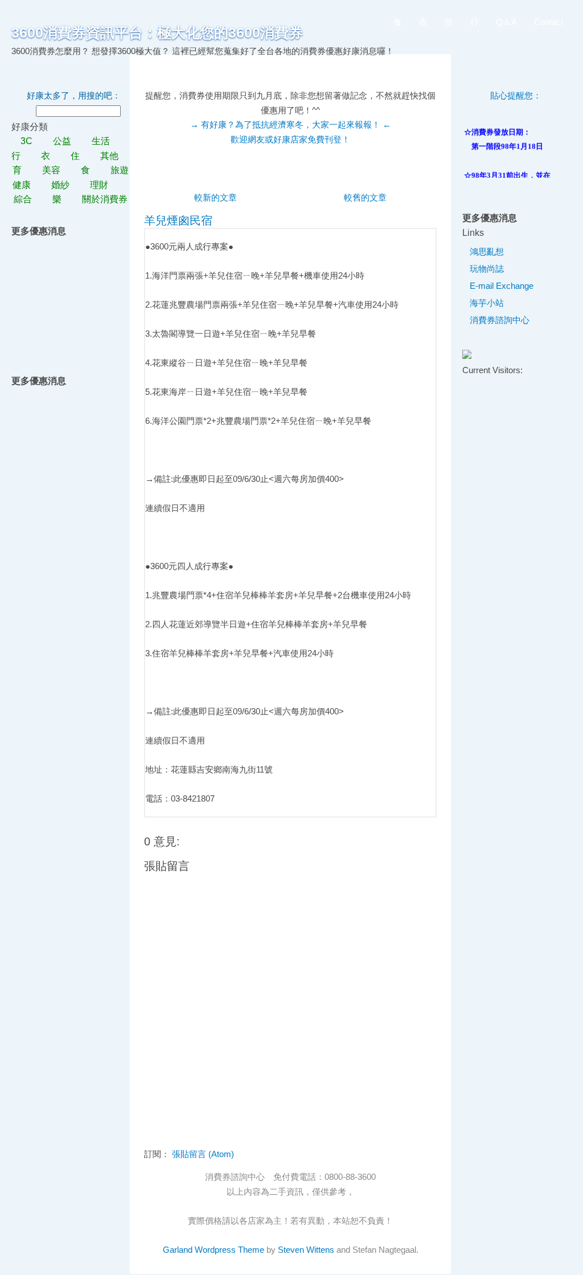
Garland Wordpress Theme (213, 1249)
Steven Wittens (306, 1249)
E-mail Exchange (501, 286)
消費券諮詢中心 (499, 320)
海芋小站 (487, 303)
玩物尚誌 (487, 268)
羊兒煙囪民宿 (178, 220)
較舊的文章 (365, 197)
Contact (548, 22)
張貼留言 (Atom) (203, 1154)
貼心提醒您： (515, 95)
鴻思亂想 (487, 251)
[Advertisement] (73, 295)
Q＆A (506, 22)
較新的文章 (215, 197)
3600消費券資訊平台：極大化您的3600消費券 (157, 32)
